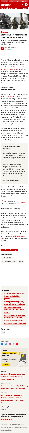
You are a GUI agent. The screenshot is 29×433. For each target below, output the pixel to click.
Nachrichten (5, 377)
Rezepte (3, 398)
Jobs (17, 1)
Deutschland (21, 374)
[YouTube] (17, 344)
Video (2, 403)
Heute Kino (14, 388)
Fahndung (21, 261)
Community (18, 377)
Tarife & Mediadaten (14, 424)
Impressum (4, 424)
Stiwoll (3, 258)
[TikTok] (13, 344)
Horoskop (25, 386)
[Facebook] (2, 344)
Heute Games (5, 388)
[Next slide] (28, 21)
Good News (10, 258)
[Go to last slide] (1, 21)
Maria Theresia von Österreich (9, 261)
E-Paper (5, 1)
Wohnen (18, 398)
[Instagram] (10, 344)
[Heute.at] (5, 5)
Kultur (13, 386)
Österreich (4, 8)
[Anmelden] (22, 5)
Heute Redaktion (11, 47)
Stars (2, 386)
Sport (10, 8)
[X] (6, 344)
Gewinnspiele (18, 395)
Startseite (3, 11)
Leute (7, 386)
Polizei (3, 332)
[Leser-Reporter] (19, 5)
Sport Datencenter (6, 395)
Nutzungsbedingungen (21, 427)
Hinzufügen (23, 202)
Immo (11, 1)
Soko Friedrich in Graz (10, 96)
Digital (19, 386)
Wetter (3, 379)
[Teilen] (3, 54)
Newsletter (10, 379)
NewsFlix (24, 1)
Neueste (24, 8)
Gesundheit (10, 398)
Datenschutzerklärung (7, 427)
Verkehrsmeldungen (7, 400)
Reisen (22, 400)
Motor (17, 400)
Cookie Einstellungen (6, 430)
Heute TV (22, 388)
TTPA (22, 424)
